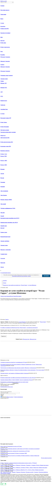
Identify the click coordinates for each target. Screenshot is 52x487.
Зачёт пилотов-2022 (5, 137)
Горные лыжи (4, 232)
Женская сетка (33, 339)
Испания (3, 169)
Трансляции (3, 14)
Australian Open (4, 109)
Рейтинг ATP (4, 83)
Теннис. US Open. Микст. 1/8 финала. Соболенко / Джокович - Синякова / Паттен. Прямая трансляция (26, 465)
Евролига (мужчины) (5, 32)
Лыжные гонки (4, 78)
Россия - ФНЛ (4, 160)
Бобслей (2, 228)
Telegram (14, 472)
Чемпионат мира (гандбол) (7, 75)
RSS (1, 472)
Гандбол (2, 64)
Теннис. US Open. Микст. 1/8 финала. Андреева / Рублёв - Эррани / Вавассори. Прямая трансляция (25, 467)
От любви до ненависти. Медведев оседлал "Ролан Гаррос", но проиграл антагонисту (19, 327)
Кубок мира (3, 42)
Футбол (2, 154)
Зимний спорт (4, 225)
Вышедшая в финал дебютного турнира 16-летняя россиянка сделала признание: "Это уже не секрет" (23, 370)
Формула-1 (3, 135)
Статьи (2, 23)
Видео (2, 18)
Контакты (23, 472)
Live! (6, 154)
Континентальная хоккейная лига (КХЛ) (10, 218)
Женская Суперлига (5, 61)
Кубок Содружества (5, 47)
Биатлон (2, 40)
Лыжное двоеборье (5, 241)
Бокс (2, 51)
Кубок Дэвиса (4, 122)
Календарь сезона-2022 (6, 146)
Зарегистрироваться (18, 396)
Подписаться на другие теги (7, 386)
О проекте (36, 472)
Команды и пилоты (5, 150)
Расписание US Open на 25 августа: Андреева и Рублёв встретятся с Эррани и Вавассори (20, 455)
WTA (2, 96)
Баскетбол (3, 26)
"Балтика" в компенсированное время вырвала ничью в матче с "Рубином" (20, 462)
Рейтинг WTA (4, 87)
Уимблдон (3, 105)
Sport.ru (7, 319)
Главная (2, 5)
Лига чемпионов (4, 190)
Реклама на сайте (29, 472)
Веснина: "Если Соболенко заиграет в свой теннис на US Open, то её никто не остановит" (20, 448)
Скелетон (3, 258)
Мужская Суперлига (5, 56)
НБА (2, 37)
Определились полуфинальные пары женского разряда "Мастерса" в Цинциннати (18, 367)
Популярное (18, 296)
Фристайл (3, 262)
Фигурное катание (5, 130)
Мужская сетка (26, 339)
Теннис (2, 81)
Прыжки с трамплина (6, 249)
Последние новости (5, 10)
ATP (2, 91)
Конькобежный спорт (5, 236)
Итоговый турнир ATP (6, 118)
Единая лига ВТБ (5, 28)
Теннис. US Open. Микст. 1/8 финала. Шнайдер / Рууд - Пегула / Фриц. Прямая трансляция (24, 469)
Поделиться (3, 336)
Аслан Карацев (7, 296)
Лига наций (3, 204)
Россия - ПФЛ (4, 164)
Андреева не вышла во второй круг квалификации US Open (14, 362)
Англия (2, 173)
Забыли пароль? (10, 396)
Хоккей (2, 216)
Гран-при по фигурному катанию (8, 132)
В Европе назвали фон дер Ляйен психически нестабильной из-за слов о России (18, 377)
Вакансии (18, 472)
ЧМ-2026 (3, 212)
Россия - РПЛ (4, 156)
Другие (2, 267)
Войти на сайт (4, 1)
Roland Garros (4, 100)
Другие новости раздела (46, 457)
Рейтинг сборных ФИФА (6, 199)
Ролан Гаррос (13, 296)
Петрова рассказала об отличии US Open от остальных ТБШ (14, 453)
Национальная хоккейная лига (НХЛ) (9, 222)
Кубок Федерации (5, 126)
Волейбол (3, 54)
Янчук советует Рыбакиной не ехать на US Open (11, 446)
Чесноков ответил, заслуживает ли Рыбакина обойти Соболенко (14, 373)
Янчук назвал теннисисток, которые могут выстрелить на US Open (15, 451)
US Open (2, 113)
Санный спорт (4, 254)
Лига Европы (4, 195)
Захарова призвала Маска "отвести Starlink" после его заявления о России (16, 379)
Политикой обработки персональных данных (21, 276)
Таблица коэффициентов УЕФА (8, 208)
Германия (3, 182)
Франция (3, 186)
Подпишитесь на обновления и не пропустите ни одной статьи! (14, 382)
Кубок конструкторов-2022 (7, 142)
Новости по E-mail (7, 472)
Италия (2, 177)
